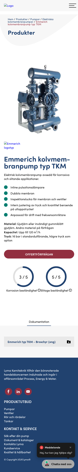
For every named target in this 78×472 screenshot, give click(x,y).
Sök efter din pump (16, 436)
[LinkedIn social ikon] (18, 391)
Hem (10, 19)
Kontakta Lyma (14, 444)
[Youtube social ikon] (28, 391)
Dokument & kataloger (19, 440)
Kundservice (12, 448)
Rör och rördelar (15, 417)
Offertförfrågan (39, 254)
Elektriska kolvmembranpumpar (31, 20)
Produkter (22, 19)
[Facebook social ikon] (8, 391)
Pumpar (35, 19)
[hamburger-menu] (72, 5)
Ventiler (9, 413)
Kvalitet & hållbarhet (17, 452)
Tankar (8, 421)
